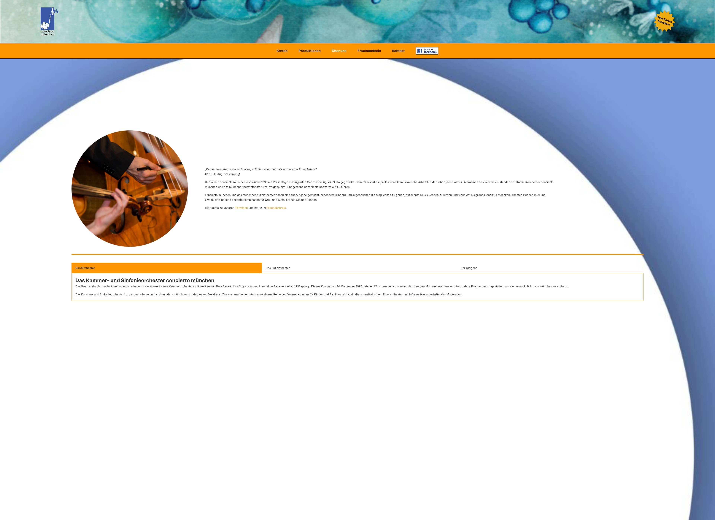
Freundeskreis (369, 51)
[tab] (167, 268)
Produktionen (310, 51)
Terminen (242, 208)
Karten (282, 51)
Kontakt (398, 51)
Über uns (339, 51)
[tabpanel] (357, 287)
